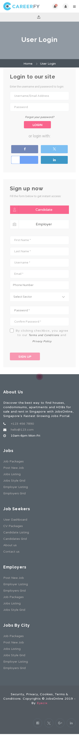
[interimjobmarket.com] (21, 6)
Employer (44, 224)
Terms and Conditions (44, 335)
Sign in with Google (24, 160)
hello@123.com (22, 430)
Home (27, 63)
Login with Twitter (54, 149)
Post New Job (13, 468)
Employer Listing (15, 487)
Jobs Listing (12, 474)
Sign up (24, 357)
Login (37, 125)
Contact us (11, 551)
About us (10, 545)
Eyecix (42, 703)
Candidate (44, 209)
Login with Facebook (24, 149)
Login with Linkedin (54, 160)
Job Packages (13, 461)
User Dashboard (15, 519)
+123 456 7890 (22, 424)
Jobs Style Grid (14, 480)
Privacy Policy (42, 341)
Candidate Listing (16, 532)
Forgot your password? (39, 117)
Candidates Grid (15, 539)
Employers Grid (14, 493)
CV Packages (13, 526)
